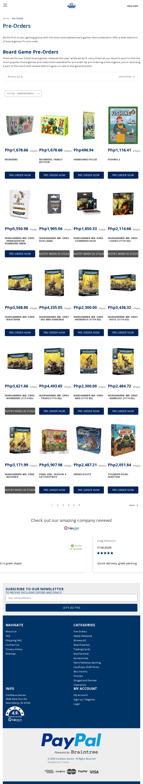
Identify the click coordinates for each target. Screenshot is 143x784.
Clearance (80, 684)
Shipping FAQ (14, 640)
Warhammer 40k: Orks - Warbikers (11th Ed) (20, 397)
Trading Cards (82, 649)
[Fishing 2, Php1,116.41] (123, 125)
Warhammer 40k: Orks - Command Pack (88, 239)
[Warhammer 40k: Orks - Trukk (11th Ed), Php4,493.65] (54, 361)
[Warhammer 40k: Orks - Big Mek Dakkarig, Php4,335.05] (54, 282)
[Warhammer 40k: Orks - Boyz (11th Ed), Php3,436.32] (123, 282)
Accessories (81, 658)
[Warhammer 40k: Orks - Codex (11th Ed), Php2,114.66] (123, 204)
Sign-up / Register (84, 699)
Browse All (80, 640)
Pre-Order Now (20, 175)
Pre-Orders (80, 631)
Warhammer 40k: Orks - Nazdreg (20, 475)
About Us (11, 631)
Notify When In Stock (54, 253)
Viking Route (82, 474)
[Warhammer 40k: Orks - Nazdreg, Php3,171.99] (20, 440)
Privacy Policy (14, 649)
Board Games (82, 644)
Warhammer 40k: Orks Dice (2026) (54, 239)
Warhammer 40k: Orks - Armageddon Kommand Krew (20, 241)
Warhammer (81, 653)
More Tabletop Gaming (87, 662)
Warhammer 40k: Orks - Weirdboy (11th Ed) (88, 318)
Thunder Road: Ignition (118, 475)
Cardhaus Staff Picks (86, 667)
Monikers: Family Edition (51, 161)
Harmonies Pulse (85, 159)
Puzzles (78, 676)
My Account (81, 695)
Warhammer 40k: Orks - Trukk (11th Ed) (54, 397)
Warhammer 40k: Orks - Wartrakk (20, 318)
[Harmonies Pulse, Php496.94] (89, 125)
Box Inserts (81, 671)
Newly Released (83, 636)
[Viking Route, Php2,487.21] (89, 440)
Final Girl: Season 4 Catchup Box (52, 475)
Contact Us (12, 644)
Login (77, 704)
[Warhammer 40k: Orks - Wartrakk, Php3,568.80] (20, 282)
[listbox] (29, 93)
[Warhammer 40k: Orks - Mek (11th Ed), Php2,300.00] (89, 361)
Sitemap (11, 653)
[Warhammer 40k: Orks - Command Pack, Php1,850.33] (89, 204)
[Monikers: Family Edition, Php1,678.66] (54, 125)
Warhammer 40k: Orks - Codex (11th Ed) (123, 239)
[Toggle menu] (5, 5)
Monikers (11, 159)
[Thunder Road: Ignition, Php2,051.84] (123, 440)
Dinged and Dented (85, 680)
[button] (71, 76)
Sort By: (11, 93)
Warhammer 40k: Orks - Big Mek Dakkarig (54, 318)
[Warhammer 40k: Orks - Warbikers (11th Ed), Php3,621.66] (20, 361)
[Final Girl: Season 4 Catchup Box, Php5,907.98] (54, 440)
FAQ (8, 636)
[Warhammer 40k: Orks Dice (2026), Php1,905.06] (54, 204)
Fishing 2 (114, 159)
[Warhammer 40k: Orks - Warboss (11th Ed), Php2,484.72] (123, 361)
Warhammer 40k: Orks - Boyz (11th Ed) (123, 318)
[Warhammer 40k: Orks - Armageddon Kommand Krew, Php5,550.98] (20, 204)
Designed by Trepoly (58, 762)
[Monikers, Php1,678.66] (20, 125)
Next (132, 505)
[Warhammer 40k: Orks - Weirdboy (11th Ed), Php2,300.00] (89, 282)
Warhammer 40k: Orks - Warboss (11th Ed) (123, 397)
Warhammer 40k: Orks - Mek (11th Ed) (88, 397)
